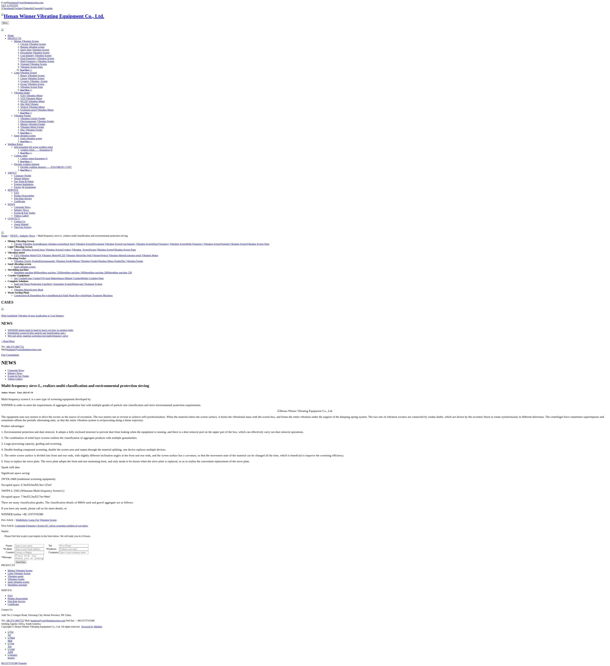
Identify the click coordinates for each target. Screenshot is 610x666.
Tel (9, 635)
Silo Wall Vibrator (29, 104)
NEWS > (15, 235)
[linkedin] (27, 8)
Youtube (22, 663)
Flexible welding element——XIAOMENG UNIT (46, 167)
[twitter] (17, 8)
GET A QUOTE (9, 5)
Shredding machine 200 (96, 272)
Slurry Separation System (59, 284)
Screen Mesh (36, 289)
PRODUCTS (14, 38)
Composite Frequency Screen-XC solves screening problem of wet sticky (51, 525)
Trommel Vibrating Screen (33, 64)
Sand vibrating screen (25, 135)
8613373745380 (9, 663)
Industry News (21, 210)
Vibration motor (22, 92)
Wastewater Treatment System (87, 284)
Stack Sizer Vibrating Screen (34, 49)
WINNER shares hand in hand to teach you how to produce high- (41, 330)
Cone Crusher (34, 278)
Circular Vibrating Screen (33, 44)
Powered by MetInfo (91, 626)
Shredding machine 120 (48, 272)
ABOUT (12, 172)
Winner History (21, 178)
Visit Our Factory (22, 227)
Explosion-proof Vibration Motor (37, 110)
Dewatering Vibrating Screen (35, 52)
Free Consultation (10, 355)
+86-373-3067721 (15, 346)
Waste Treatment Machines (99, 295)
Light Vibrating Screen (25, 72)
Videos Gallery (21, 215)
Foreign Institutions (23, 184)
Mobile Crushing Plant (92, 278)
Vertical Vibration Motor (32, 107)
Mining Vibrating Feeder (32, 124)
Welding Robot (15, 144)
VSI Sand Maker (49, 278)
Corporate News (22, 207)
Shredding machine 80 (25, 272)
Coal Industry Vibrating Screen (35, 55)
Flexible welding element (26, 164)
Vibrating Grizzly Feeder (32, 118)
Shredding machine (17, 585)
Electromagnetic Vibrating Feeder (37, 121)
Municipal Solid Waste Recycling (69, 295)
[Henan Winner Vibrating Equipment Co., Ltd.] (52, 16)
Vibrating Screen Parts (31, 67)
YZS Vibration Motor (31, 98)
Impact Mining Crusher (69, 278)
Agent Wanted (21, 224)
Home (11, 35)
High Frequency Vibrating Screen (37, 61)
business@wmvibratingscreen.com (26, 2)
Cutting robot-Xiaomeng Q (33, 158)
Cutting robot (20, 155)
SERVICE (13, 190)
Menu (5, 23)
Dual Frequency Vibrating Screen (37, 58)
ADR (10, 652)
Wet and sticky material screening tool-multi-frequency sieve (38, 336)
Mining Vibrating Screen (26, 41)
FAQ (16, 192)
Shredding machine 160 (72, 272)
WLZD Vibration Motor (32, 101)
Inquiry (11, 657)
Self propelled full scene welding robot (33, 147)
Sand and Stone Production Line (30, 284)
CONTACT (14, 218)
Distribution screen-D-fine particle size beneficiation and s (37, 333)
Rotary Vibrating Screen (32, 75)
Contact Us (19, 221)
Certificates (19, 201)
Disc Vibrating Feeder (31, 130)
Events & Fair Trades (24, 213)
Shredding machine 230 (120, 272)
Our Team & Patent (24, 181)
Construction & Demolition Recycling (33, 295)
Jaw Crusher (20, 278)
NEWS (11, 204)
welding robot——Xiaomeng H (36, 150)
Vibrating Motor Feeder (32, 127)
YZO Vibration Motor (31, 95)
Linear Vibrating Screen (32, 78)
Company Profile (22, 175)
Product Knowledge (24, 195)
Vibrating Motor (22, 289)
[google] (37, 8)
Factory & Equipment (25, 187)
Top (10, 646)
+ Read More (8, 341)
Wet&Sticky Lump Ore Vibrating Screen (36, 520)
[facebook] (7, 8)
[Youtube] (47, 8)
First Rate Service (23, 198)
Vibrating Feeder (22, 115)
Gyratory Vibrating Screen (33, 81)
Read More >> (26, 70)
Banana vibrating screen (32, 47)
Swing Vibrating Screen (32, 84)
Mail (10, 640)
